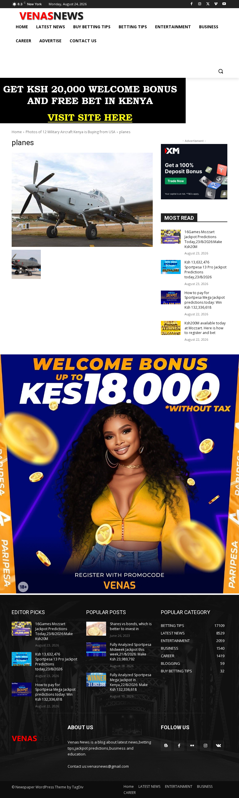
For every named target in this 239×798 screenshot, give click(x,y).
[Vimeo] (215, 4)
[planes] (82, 200)
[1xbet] (93, 121)
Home (17, 131)
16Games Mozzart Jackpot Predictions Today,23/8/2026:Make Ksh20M (203, 239)
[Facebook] (191, 4)
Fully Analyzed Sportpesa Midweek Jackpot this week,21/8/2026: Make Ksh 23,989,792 (130, 652)
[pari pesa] (119, 591)
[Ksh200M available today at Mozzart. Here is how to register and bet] (171, 328)
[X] (208, 4)
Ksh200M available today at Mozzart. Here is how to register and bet (205, 328)
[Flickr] (192, 746)
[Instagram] (199, 4)
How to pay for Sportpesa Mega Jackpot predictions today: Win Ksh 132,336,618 (204, 300)
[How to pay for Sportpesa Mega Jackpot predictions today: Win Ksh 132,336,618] (171, 298)
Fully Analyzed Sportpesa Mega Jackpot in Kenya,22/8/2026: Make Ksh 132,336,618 (130, 682)
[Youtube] (224, 4)
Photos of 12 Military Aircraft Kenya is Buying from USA (70, 131)
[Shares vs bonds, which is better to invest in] (96, 629)
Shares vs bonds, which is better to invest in (131, 626)
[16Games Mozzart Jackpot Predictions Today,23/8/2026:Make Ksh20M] (171, 237)
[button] (220, 71)
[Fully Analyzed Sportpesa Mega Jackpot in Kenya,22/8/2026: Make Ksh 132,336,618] (96, 680)
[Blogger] (166, 746)
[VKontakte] (218, 746)
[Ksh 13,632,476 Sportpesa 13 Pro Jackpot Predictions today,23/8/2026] (171, 267)
